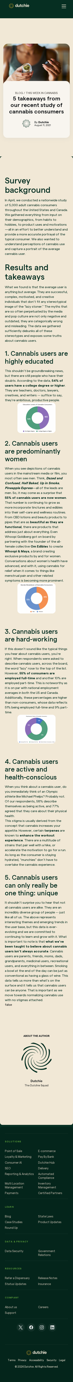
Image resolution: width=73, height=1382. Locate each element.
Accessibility (36, 1360)
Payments (11, 1193)
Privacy (22, 1360)
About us (11, 1307)
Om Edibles (39, 546)
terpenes (51, 830)
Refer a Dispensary (17, 1278)
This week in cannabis (42, 93)
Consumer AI (13, 1162)
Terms (11, 1360)
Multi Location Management (14, 1185)
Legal (62, 1360)
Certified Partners (50, 1193)
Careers (43, 1307)
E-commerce (47, 1151)
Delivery (43, 1168)
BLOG (19, 93)
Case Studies (14, 1222)
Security (51, 1360)
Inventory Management (47, 1185)
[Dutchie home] (19, 5)
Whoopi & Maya (17, 551)
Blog (8, 1216)
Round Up (11, 1227)
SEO (8, 1168)
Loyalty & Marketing (18, 1156)
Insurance (44, 1284)
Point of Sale (13, 1151)
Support (10, 1312)
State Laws (45, 1216)
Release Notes (47, 1278)
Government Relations (46, 1253)
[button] (62, 6)
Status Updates (15, 1284)
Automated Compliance (46, 1175)
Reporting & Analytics (19, 1174)
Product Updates (49, 1222)
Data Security (14, 1251)
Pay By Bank (46, 1156)
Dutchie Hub (46, 1162)
